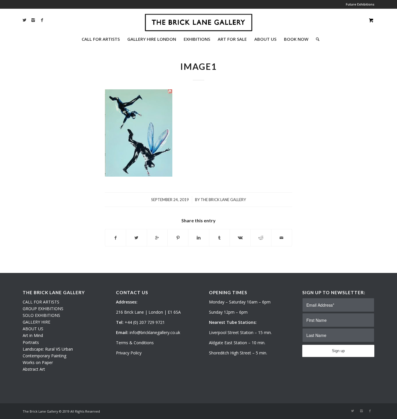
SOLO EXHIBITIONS (41, 315)
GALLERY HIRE (36, 322)
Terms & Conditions (135, 342)
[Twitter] (24, 20)
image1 (198, 66)
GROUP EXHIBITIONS (43, 308)
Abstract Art (34, 369)
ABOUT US (33, 328)
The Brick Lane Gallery (223, 199)
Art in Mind (33, 335)
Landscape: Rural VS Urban (48, 349)
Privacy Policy (129, 353)
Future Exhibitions (360, 4)
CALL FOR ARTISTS (41, 302)
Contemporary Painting (44, 355)
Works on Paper (38, 362)
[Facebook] (41, 20)
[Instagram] (33, 20)
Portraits (31, 342)
